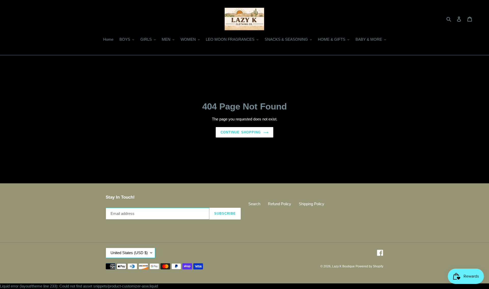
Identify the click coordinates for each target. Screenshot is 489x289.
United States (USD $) (129, 253)
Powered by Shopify (369, 266)
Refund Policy (279, 204)
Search (254, 204)
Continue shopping (241, 132)
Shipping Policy (311, 204)
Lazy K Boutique (344, 266)
